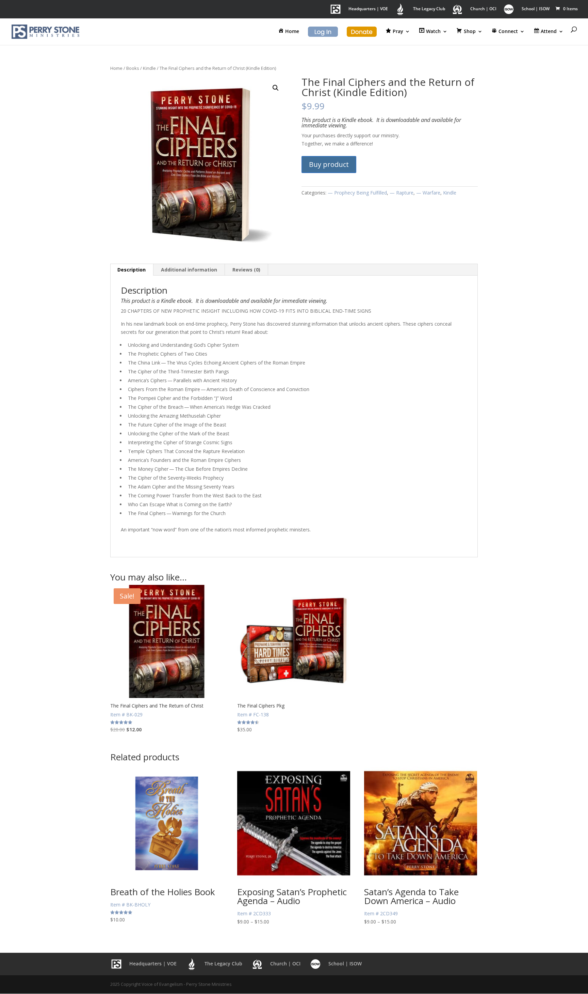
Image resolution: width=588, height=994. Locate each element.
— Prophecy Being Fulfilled (357, 192)
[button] (276, 88)
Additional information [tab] (189, 269)
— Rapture (401, 192)
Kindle (149, 68)
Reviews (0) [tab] (246, 269)
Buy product (329, 164)
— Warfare (428, 192)
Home (116, 68)
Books (132, 68)
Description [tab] (131, 269)
